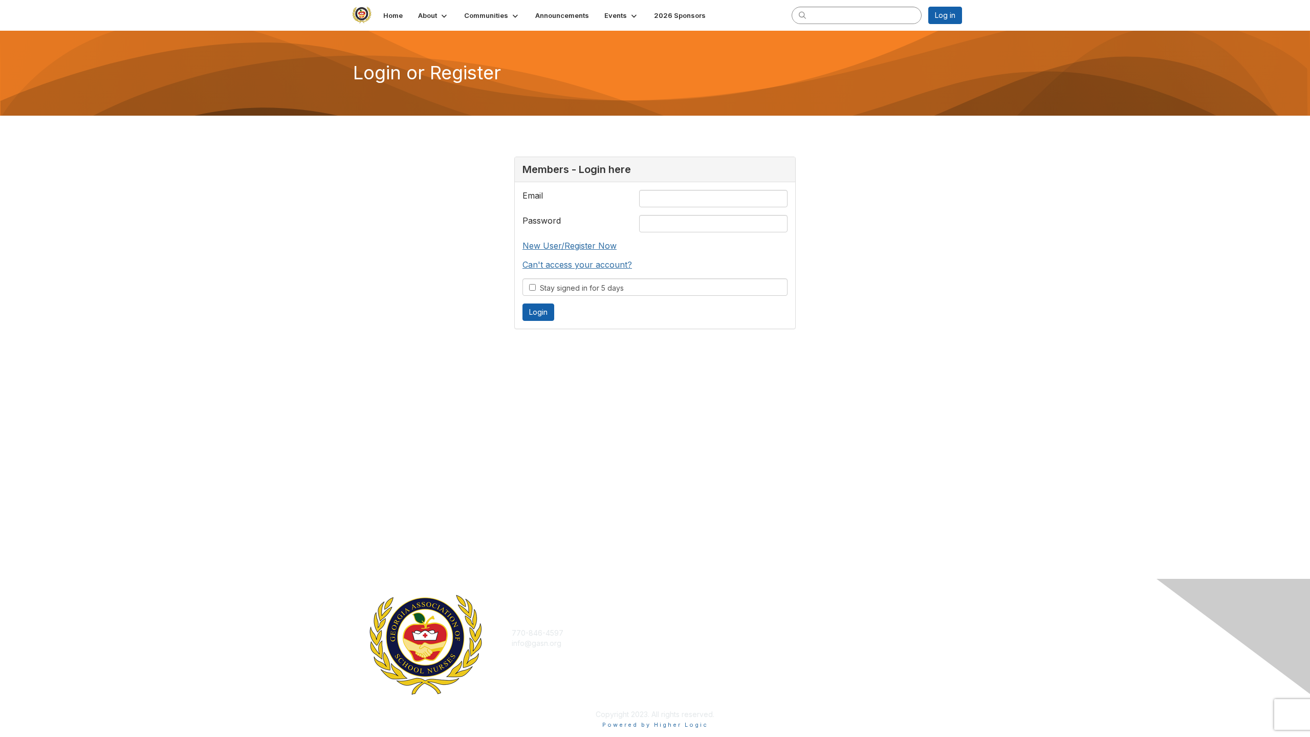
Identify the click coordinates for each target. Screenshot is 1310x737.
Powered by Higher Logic (655, 724)
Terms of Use (830, 643)
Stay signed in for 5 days (580, 288)
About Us (822, 632)
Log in (945, 15)
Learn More (678, 652)
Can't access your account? (577, 264)
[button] (433, 15)
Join (666, 632)
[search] (802, 15)
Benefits (673, 643)
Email (532, 195)
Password (541, 220)
